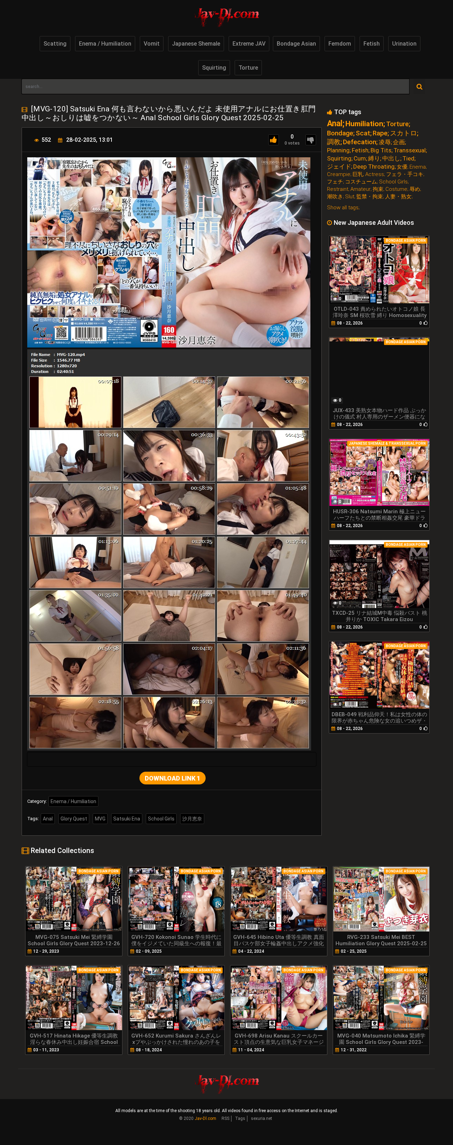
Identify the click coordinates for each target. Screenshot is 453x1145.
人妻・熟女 (398, 196)
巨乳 (357, 174)
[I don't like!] (310, 139)
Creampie (338, 174)
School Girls (161, 819)
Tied (408, 159)
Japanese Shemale (196, 43)
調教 (333, 142)
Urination (404, 43)
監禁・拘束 (369, 196)
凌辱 (385, 142)
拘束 (378, 189)
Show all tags (343, 207)
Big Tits (381, 150)
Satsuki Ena (126, 819)
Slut (349, 196)
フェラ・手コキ (404, 174)
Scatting (55, 43)
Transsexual (410, 150)
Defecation (359, 142)
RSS (225, 1118)
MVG (100, 819)
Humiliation (364, 124)
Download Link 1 (172, 778)
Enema (417, 167)
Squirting (214, 67)
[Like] (273, 139)
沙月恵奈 (192, 819)
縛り (374, 159)
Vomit (152, 43)
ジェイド (339, 167)
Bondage (340, 133)
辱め (414, 189)
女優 (402, 167)
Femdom (339, 43)
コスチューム (361, 182)
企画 (399, 142)
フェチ (335, 182)
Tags (240, 1118)
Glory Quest (74, 819)
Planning (338, 150)
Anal (48, 819)
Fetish (371, 43)
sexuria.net (261, 1118)
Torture (248, 67)
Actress (374, 174)
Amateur (360, 189)
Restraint (337, 189)
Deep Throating (374, 167)
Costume (396, 189)
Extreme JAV (249, 43)
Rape (380, 133)
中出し (391, 159)
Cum (360, 159)
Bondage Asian (296, 43)
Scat (363, 133)
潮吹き (335, 196)
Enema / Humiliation (105, 43)
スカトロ (403, 133)
